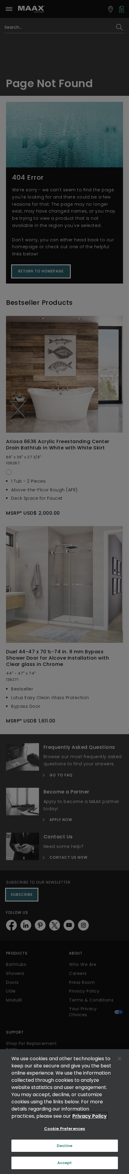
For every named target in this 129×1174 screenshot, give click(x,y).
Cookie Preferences (64, 1128)
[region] (64, 1111)
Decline (64, 1146)
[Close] (119, 1058)
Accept (64, 1163)
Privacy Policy (89, 1116)
